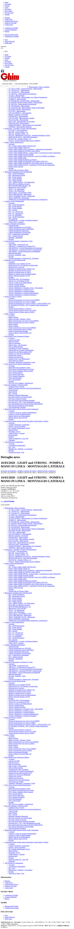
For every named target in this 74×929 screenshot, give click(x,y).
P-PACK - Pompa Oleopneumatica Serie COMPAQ (24, 140)
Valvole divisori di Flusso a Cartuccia (19, 308)
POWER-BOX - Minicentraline (18, 116)
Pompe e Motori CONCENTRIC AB (19, 333)
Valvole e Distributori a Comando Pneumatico (22, 295)
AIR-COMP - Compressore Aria (18, 244)
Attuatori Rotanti (13, 225)
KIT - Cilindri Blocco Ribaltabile (18, 234)
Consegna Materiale (11, 30)
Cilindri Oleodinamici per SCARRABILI (21, 229)
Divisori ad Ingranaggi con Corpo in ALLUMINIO (24, 300)
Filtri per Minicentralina (15, 347)
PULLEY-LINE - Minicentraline (18, 120)
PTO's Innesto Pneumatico (16, 376)
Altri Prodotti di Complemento (14, 442)
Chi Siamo (8, 4)
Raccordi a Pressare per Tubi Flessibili (20, 397)
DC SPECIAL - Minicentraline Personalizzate (22, 104)
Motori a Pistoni (13, 317)
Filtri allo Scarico (13, 341)
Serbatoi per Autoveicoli (15, 357)
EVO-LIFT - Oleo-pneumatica (17, 130)
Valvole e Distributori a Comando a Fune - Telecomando (25, 288)
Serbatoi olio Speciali (14, 355)
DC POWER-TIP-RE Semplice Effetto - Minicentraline (25, 102)
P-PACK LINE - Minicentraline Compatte (21, 118)
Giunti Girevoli (13, 390)
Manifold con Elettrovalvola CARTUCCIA (21, 269)
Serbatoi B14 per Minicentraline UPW (20, 352)
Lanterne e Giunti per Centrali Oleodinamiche (22, 412)
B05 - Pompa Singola (15, 177)
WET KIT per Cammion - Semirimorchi (20, 383)
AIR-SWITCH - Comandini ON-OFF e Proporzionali (24, 250)
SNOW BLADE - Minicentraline (18, 123)
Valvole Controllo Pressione (16, 286)
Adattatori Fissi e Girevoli (16, 386)
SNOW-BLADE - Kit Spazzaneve (19, 279)
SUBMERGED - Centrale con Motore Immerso (23, 220)
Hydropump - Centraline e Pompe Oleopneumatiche (20, 128)
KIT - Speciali (12, 393)
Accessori (11, 144)
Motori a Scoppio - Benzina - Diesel (19, 319)
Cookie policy (9, 24)
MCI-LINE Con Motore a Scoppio (19, 184)
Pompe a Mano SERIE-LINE (17, 158)
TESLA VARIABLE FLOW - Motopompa (21, 196)
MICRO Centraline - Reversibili (18, 114)
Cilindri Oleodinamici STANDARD (19, 232)
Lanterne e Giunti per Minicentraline (19, 414)
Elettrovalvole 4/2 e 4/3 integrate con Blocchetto (23, 265)
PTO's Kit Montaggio (15, 378)
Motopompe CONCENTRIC (17, 187)
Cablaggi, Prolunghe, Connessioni (18, 424)
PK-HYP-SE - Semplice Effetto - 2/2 (19, 139)
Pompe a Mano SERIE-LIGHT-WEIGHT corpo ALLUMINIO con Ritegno (31, 156)
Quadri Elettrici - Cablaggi (16, 433)
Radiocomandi (12, 435)
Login (6, 7)
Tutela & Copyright (10, 23)
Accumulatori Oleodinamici (16, 445)
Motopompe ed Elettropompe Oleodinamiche (18, 172)
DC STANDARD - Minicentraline (19, 106)
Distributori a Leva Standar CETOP (19, 263)
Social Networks (10, 41)
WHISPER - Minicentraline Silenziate (20, 127)
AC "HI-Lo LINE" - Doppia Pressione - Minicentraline (25, 88)
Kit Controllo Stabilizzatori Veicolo (19, 428)
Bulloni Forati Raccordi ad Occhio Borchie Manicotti (24, 388)
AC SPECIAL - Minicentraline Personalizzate (22, 94)
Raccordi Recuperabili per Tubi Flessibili (20, 405)
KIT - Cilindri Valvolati (15, 236)
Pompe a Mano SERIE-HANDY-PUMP (20, 154)
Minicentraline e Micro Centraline (39, 87)
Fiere (6, 40)
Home (6, 2)
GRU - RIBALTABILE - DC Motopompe (21, 182)
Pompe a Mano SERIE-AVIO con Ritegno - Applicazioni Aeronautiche (30, 149)
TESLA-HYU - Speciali (15, 222)
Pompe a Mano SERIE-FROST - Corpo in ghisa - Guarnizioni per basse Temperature (34, 153)
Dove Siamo (8, 11)
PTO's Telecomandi (14, 379)
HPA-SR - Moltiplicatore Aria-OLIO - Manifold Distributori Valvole (29, 135)
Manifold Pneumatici (14, 253)
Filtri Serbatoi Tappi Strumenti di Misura (17, 336)
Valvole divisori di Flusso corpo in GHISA (21, 312)
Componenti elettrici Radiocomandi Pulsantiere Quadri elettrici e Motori (26, 421)
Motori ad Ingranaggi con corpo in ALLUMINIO (23, 321)
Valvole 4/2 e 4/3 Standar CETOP (18, 281)
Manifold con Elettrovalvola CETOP (19, 270)
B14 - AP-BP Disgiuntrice (16, 217)
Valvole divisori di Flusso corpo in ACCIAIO (22, 310)
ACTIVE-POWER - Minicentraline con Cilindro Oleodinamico (27, 97)
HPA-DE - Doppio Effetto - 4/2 (18, 132)
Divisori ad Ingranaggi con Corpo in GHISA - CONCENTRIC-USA (29, 303)
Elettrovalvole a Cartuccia (16, 267)
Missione (7, 18)
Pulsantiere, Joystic (14, 431)
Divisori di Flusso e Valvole (13, 296)
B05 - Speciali (12, 210)
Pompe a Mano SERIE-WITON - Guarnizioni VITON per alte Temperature (31, 165)
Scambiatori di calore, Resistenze (18, 348)
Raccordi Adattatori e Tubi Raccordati (16, 385)
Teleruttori (11, 440)
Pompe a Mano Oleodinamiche (14, 142)
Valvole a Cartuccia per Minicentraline (20, 282)
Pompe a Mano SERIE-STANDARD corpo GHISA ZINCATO (28, 161)
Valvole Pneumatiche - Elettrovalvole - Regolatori (23, 258)
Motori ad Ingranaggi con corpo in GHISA (21, 322)
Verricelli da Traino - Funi (16, 452)
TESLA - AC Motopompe (16, 189)
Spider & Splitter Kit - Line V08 (18, 438)
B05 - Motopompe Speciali (16, 175)
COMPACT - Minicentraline (17, 99)
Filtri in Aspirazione (14, 343)
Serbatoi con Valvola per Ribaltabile (19, 353)
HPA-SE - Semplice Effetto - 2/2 (18, 134)
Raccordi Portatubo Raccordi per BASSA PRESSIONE (25, 404)
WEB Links (8, 43)
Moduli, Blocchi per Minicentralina (19, 416)
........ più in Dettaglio (7, 501)
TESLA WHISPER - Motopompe (18, 198)
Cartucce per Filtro (14, 340)
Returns (7, 31)
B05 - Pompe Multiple (15, 179)
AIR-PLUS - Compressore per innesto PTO (21, 246)
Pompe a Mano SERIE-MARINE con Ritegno (22, 159)
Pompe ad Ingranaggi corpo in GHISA (20, 329)
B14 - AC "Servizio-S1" (15, 211)
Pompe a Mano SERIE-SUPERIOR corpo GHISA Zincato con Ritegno (30, 163)
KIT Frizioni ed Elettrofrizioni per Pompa (21, 369)
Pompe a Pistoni (13, 326)
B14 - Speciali (12, 218)
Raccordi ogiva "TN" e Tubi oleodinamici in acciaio (24, 402)
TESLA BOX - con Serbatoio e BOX (20, 192)
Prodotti (7, 6)
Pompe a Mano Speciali (15, 166)
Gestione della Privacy (11, 21)
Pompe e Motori (9, 314)
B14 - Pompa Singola (15, 180)
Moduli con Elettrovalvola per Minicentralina (22, 274)
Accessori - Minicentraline (16, 95)
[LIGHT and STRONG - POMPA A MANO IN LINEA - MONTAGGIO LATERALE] (28, 471)
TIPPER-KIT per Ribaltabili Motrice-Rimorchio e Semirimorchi (27, 199)
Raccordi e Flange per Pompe (17, 399)
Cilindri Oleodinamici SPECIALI (18, 231)
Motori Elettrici (13, 430)
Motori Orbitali (13, 324)
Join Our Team (9, 13)
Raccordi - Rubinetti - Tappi (17, 255)
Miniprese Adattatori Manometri (18, 395)
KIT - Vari (11, 447)
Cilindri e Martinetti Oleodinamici (15, 224)
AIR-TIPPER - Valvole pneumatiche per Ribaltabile (24, 251)
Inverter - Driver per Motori (16, 426)
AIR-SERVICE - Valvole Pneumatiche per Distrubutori (25, 248)
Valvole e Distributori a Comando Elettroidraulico (23, 293)
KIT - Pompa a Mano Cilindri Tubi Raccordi (22, 146)
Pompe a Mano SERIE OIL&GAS (19, 147)
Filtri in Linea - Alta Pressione (17, 345)
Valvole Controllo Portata (16, 284)
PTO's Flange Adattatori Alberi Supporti (20, 371)
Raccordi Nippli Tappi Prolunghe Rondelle (21, 400)
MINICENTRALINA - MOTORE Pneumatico (22, 137)
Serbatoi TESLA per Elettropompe (19, 359)
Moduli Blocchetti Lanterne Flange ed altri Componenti (21, 409)
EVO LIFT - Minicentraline (16, 111)
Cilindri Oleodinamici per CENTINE (19, 227)
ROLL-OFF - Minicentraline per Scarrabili (21, 121)
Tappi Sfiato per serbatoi (15, 360)
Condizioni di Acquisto (12, 36)
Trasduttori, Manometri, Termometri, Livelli (21, 362)
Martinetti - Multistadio (15, 237)
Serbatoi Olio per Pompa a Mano (18, 170)
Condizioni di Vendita (11, 28)
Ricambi (11, 168)
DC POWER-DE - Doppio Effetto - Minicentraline (24, 101)
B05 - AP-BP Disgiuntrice (16, 173)
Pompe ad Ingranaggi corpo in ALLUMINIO (22, 327)
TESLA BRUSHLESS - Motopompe (19, 194)
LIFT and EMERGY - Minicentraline (19, 113)
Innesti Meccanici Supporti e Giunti (19, 367)
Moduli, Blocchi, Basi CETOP (17, 418)
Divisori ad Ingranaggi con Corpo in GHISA (22, 302)
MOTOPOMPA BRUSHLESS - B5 (19, 185)
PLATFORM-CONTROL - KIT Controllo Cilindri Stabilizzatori (28, 305)
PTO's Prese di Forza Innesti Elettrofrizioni (18, 364)
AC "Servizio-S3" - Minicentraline (19, 92)
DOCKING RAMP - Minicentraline (19, 109)
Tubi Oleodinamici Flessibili (17, 407)
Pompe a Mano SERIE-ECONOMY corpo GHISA (24, 151)
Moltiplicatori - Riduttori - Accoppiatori (20, 449)
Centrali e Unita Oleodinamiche (14, 201)
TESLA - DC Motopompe (16, 191)
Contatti (7, 14)
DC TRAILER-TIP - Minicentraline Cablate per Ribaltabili (26, 108)
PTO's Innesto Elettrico (15, 373)
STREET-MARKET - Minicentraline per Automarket (24, 125)
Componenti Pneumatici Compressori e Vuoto (19, 241)
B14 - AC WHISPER (15, 215)
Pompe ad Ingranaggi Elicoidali (18, 331)
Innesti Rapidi (12, 392)
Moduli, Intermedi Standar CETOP (19, 276)
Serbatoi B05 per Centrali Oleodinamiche (21, 350)
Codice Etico (9, 19)
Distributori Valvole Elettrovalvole (15, 260)
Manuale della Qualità (11, 35)
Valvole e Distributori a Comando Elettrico (21, 291)
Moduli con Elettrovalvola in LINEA (19, 272)
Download (8, 9)
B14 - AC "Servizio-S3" (15, 213)
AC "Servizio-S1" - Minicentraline (19, 90)
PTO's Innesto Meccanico (16, 374)
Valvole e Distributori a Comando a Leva (20, 289)
